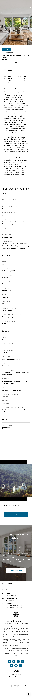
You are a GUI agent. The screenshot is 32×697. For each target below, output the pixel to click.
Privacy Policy (24, 686)
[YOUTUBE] (22, 661)
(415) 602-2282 (10, 600)
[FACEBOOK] (9, 661)
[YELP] (11, 665)
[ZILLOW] (20, 665)
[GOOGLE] (16, 665)
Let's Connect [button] (16, 571)
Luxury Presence (16, 677)
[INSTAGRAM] (13, 661)
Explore (16, 515)
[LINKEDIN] (18, 661)
